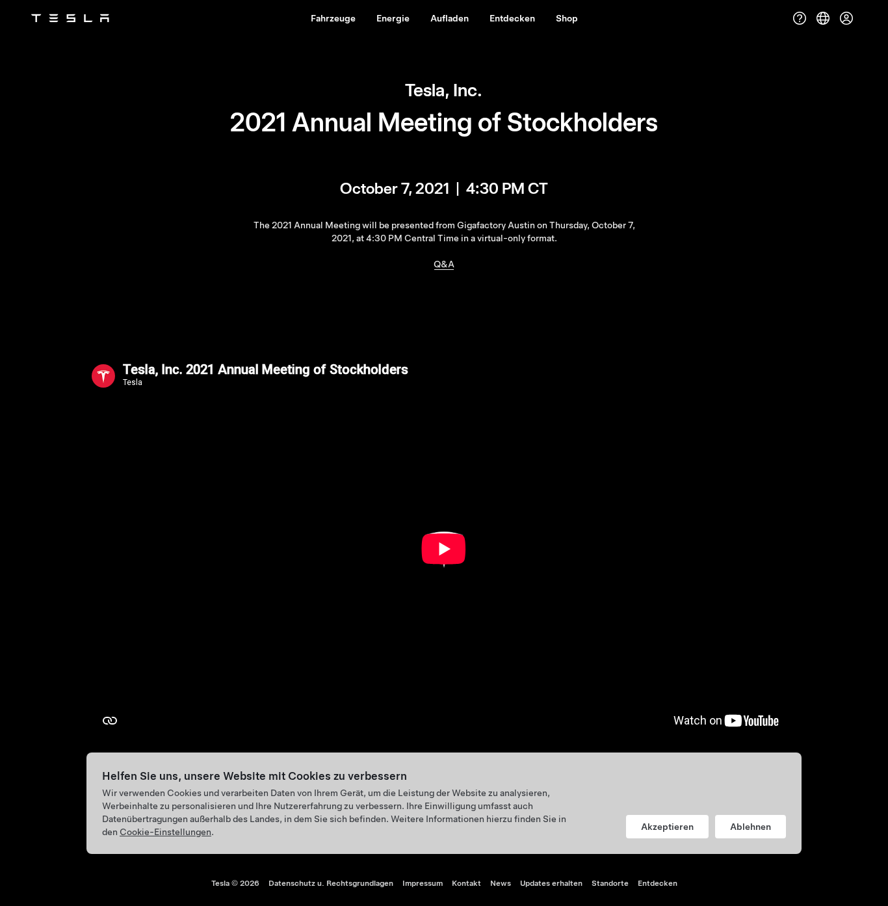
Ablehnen (750, 826)
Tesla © (235, 883)
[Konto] (846, 18)
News (500, 883)
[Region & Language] (823, 18)
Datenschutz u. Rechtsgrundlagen (330, 883)
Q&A (444, 264)
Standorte (610, 883)
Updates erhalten (551, 883)
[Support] (799, 18)
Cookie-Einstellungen (165, 832)
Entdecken (657, 883)
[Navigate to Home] (70, 18)
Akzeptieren (667, 826)
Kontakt (466, 883)
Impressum (422, 883)
